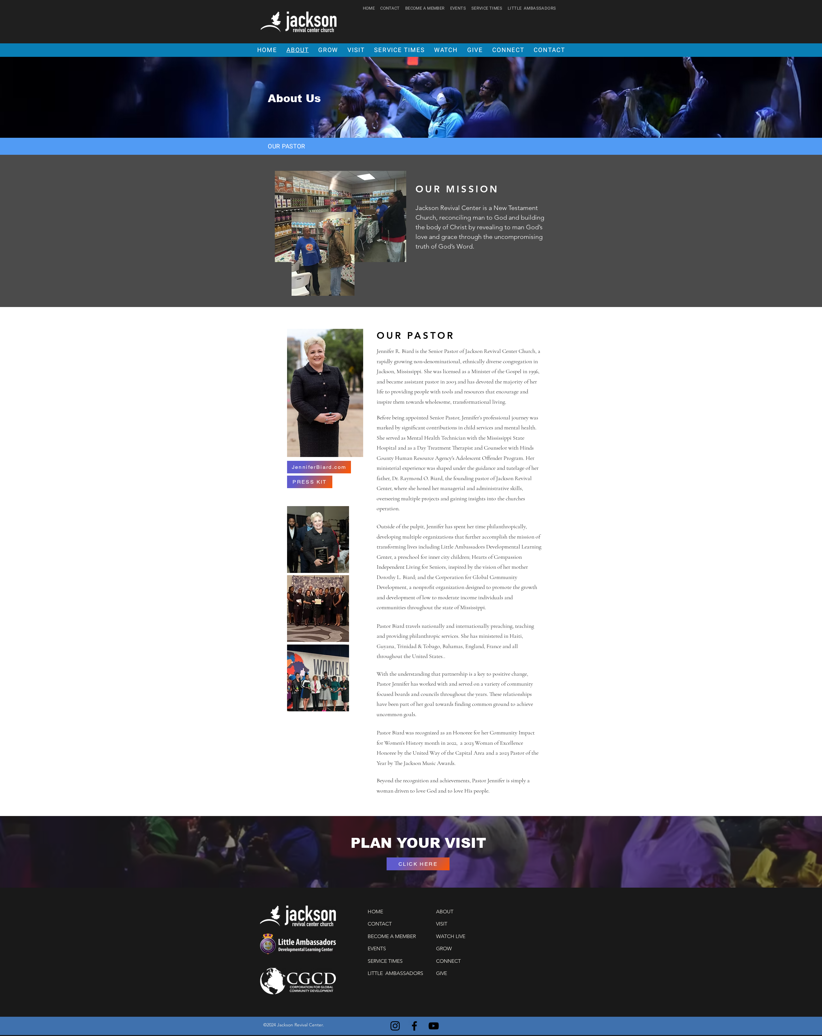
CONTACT (390, 8)
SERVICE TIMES (486, 8)
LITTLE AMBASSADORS (532, 8)
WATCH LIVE (450, 936)
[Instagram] (395, 1026)
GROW (444, 948)
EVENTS (458, 8)
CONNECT (448, 961)
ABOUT (444, 912)
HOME (369, 8)
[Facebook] (414, 1026)
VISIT (441, 924)
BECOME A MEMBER (425, 8)
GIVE (441, 973)
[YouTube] (433, 1026)
